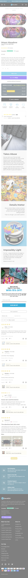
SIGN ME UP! (14, 305)
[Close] (25, 269)
